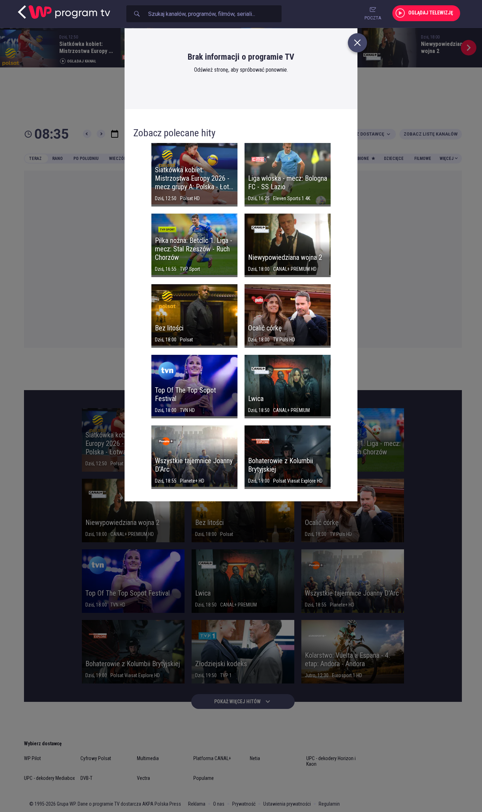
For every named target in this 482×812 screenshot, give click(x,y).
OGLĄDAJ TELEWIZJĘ (430, 13)
